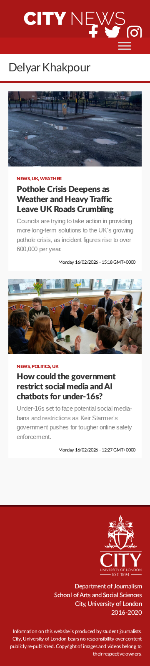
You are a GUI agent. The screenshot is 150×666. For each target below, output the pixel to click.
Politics (41, 366)
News (23, 179)
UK (35, 179)
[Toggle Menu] (124, 46)
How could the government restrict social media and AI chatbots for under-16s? (66, 387)
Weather (51, 179)
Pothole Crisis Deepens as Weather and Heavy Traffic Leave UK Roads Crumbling (65, 199)
